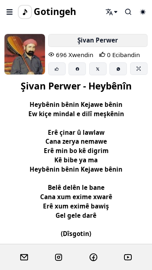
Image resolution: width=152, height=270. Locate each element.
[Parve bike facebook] (77, 68)
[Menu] (9, 11)
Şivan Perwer (97, 40)
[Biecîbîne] (57, 68)
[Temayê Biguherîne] (143, 11)
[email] (24, 257)
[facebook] (93, 257)
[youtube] (128, 257)
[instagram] (58, 257)
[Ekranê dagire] (139, 68)
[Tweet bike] (98, 68)
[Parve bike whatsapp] (118, 68)
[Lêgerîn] (111, 11)
